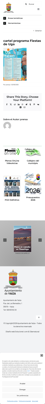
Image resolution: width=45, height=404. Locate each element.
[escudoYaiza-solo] (8, 3)
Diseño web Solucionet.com (17, 331)
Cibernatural (34, 331)
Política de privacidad (25, 401)
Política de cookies (12, 401)
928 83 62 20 (12, 310)
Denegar (22, 389)
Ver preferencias (22, 395)
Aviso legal (35, 401)
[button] (42, 355)
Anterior (38, 30)
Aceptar (22, 383)
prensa (8, 85)
